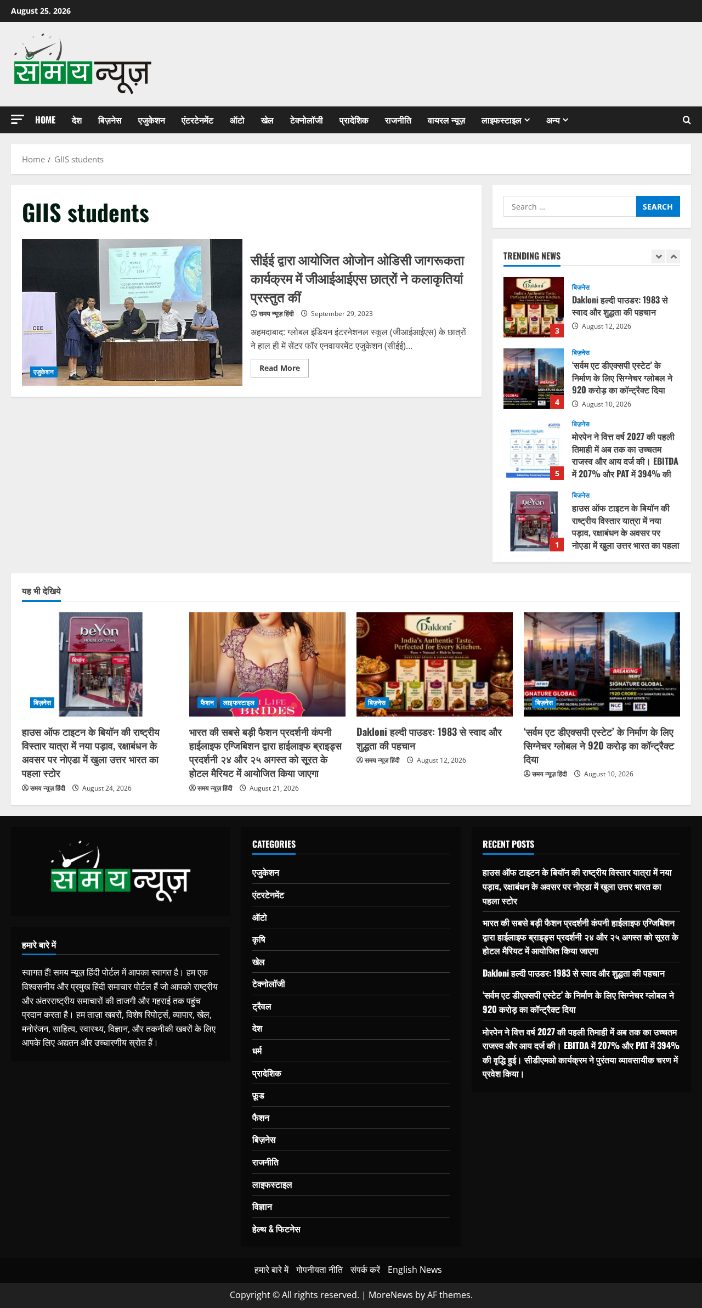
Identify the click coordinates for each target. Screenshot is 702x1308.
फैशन (207, 702)
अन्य (553, 119)
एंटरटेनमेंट (197, 119)
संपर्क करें (365, 1270)
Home (45, 119)
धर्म (257, 1050)
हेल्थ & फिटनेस (276, 1228)
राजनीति (398, 119)
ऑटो (237, 119)
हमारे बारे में (271, 1270)
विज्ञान (262, 1206)
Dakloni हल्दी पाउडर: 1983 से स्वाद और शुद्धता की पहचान (533, 307)
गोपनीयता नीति (319, 1270)
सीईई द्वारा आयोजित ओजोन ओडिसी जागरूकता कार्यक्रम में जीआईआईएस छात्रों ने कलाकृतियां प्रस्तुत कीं (132, 312)
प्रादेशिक (354, 119)
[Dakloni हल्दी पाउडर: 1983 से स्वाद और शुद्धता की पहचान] (434, 664)
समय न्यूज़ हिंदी (276, 313)
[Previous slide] (658, 256)
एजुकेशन (151, 119)
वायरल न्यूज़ (446, 119)
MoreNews (391, 1295)
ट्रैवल (261, 1005)
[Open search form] (687, 120)
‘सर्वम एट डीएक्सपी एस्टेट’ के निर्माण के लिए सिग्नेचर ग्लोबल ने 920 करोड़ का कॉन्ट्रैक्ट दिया (533, 378)
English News (415, 1270)
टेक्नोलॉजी (306, 119)
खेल (267, 119)
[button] (17, 119)
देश (77, 119)
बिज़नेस (110, 119)
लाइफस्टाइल (502, 119)
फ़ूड (258, 1094)
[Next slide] (673, 256)
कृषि (258, 938)
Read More (284, 369)
